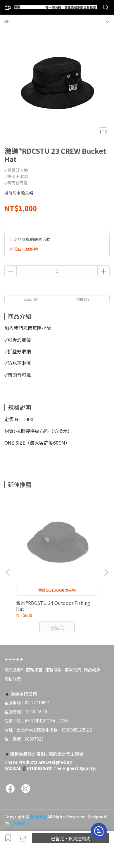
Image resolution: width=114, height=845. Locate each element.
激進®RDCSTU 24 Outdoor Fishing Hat (53, 606)
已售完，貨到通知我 (70, 838)
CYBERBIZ (19, 823)
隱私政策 (12, 679)
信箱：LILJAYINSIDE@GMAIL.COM (36, 721)
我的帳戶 (92, 670)
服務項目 (34, 670)
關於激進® (13, 670)
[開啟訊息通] (99, 831)
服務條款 (53, 670)
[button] (106, 572)
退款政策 (73, 670)
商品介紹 (31, 299)
